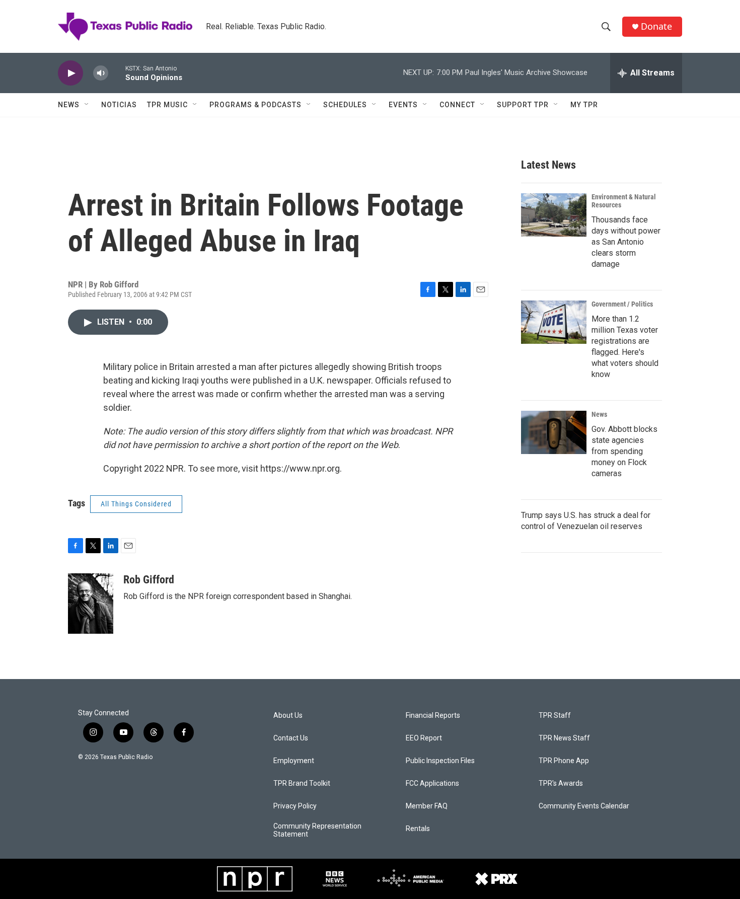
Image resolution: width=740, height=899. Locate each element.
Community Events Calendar (584, 806)
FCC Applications (432, 783)
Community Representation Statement (317, 830)
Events (403, 105)
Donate (656, 26)
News (69, 105)
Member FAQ (427, 806)
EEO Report (424, 738)
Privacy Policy (295, 806)
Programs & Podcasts (255, 105)
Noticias (119, 105)
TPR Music (167, 105)
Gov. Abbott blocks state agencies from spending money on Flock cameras (624, 451)
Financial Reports (433, 715)
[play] (70, 73)
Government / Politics (622, 304)
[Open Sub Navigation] (87, 105)
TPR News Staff (564, 738)
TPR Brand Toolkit (301, 783)
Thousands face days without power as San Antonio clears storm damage (625, 242)
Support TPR (523, 105)
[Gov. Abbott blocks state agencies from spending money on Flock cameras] (553, 432)
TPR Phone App (564, 761)
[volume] (100, 73)
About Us (288, 715)
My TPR (584, 105)
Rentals (418, 829)
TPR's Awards (561, 783)
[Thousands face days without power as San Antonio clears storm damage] (553, 215)
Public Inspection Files (440, 761)
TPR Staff (555, 715)
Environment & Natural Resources (623, 201)
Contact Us (290, 738)
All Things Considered (136, 504)
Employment (293, 761)
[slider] (116, 72)
